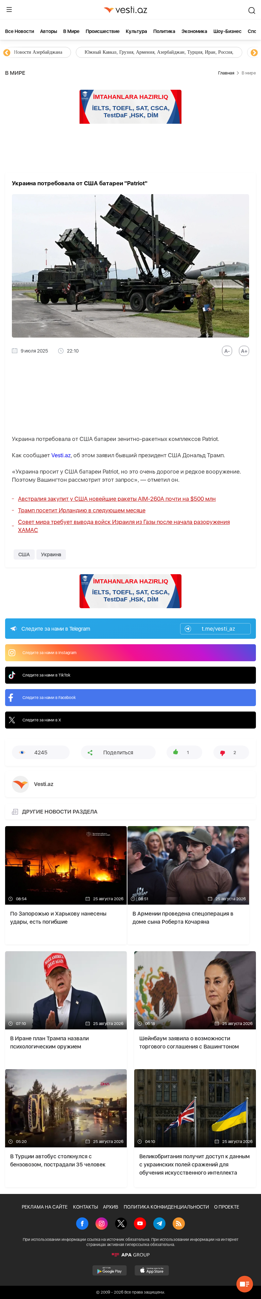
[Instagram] (101, 1224)
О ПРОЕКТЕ (226, 1207)
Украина (51, 554)
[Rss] (179, 1224)
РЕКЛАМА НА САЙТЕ (45, 1207)
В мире (71, 31)
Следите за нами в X (41, 720)
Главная (226, 72)
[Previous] (7, 53)
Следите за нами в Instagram (49, 652)
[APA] (130, 1255)
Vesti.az (61, 455)
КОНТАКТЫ (85, 1207)
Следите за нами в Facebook (49, 697)
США (24, 554)
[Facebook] (82, 1224)
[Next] (254, 53)
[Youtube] (140, 1224)
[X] (121, 1224)
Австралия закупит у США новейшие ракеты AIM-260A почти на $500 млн (117, 498)
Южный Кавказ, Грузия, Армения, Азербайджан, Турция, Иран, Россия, (159, 52)
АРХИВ (110, 1207)
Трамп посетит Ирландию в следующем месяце (81, 510)
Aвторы (48, 31)
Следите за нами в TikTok (46, 675)
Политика (164, 31)
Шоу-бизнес (227, 31)
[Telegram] (159, 1224)
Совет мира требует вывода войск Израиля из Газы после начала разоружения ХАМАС (124, 525)
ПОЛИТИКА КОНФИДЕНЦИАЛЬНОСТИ (166, 1207)
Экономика (194, 31)
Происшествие (103, 31)
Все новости (19, 31)
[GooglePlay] (109, 1270)
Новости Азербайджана (38, 52)
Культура (136, 31)
